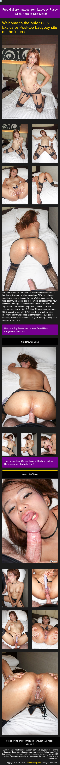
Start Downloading (30, 341)
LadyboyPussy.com (33, 762)
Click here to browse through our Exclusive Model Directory (30, 742)
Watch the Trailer (30, 474)
